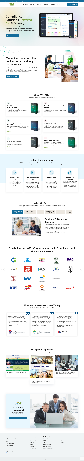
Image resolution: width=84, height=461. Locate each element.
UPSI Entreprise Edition (50, 123)
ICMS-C (44, 442)
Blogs (62, 442)
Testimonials (63, 440)
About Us (32, 438)
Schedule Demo (72, 4)
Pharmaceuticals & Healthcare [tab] (30, 212)
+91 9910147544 (10, 445)
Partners (32, 442)
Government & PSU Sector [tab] (50, 212)
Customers (38, 4)
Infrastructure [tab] (60, 211)
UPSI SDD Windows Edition (14, 141)
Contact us (52, 4)
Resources (45, 4)
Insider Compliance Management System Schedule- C (17, 123)
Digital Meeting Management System (50, 438)
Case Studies (63, 438)
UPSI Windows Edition (47, 444)
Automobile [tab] (40, 211)
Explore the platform (11, 35)
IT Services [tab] (69, 212)
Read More (9, 114)
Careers (31, 444)
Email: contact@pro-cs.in (21, 1)
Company (25, 4)
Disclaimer (32, 446)
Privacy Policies (33, 448)
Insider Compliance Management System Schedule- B (54, 106)
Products (32, 4)
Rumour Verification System (51, 140)
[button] (3, 269)
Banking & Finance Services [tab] (18, 212)
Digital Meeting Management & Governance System (15, 106)
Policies (58, 4)
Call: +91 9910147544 (10, 1)
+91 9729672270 (10, 447)
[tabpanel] (42, 225)
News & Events (33, 440)
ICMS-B (44, 440)
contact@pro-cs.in (10, 443)
